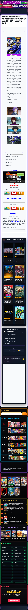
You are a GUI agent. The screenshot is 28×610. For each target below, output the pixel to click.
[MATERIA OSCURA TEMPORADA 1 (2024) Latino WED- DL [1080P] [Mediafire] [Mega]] (9, 451)
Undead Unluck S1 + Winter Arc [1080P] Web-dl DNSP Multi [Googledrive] (8, 301)
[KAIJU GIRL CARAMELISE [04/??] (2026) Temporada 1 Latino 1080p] (18, 424)
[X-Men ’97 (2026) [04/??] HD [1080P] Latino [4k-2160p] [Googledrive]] (12, 431)
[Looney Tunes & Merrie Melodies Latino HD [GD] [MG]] (21, 445)
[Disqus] (14, 383)
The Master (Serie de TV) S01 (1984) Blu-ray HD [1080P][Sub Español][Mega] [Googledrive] (19, 280)
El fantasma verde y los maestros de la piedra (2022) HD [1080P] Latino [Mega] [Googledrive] (19, 322)
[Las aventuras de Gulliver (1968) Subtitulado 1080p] (24, 424)
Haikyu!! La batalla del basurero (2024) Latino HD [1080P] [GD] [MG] (17, 486)
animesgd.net (14, 4)
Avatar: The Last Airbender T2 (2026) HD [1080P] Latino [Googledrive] (19, 301)
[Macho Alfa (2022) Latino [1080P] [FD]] (24, 458)
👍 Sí (8, 350)
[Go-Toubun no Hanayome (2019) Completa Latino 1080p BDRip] (12, 424)
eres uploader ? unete (8, 10)
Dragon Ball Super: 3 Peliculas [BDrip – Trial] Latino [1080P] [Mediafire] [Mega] (4, 487)
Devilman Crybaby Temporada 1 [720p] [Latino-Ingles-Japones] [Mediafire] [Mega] (4, 497)
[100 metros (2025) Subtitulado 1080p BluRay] (9, 424)
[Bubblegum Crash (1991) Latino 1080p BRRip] (21, 424)
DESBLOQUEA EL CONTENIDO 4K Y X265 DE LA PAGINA (8, 321)
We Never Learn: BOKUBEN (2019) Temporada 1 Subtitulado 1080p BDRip (7, 260)
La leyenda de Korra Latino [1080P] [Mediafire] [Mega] (10, 496)
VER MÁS (24, 500)
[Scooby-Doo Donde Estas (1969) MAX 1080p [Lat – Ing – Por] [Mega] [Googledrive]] (24, 445)
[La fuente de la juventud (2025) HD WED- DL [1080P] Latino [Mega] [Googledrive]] (12, 451)
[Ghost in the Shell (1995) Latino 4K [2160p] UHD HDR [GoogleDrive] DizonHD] (18, 445)
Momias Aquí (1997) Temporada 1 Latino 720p (19, 260)
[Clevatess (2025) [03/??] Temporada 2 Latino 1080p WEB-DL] (15, 424)
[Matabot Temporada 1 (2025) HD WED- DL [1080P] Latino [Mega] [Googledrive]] (15, 451)
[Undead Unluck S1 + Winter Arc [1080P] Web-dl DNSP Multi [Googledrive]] (18, 431)
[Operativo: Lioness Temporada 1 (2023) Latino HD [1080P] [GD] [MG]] (18, 458)
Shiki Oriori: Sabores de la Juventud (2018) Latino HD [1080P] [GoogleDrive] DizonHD (14, 521)
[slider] (13, 181)
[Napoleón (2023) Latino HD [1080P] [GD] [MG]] (24, 451)
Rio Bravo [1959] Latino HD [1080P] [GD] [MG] (19, 539)
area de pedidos (21, 10)
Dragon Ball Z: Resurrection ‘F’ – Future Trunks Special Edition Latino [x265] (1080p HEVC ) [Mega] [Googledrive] (15, 508)
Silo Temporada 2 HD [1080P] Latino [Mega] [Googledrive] (8, 280)
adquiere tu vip (9, 512)
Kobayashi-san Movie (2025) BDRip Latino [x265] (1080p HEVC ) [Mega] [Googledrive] (15, 504)
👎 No (19, 350)
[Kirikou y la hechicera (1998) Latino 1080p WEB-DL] (21, 438)
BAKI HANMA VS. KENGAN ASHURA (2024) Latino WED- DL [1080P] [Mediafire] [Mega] (17, 497)
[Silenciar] (20, 181)
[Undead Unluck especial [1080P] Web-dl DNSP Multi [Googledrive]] (15, 431)
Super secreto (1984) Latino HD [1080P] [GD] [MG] (14, 539)
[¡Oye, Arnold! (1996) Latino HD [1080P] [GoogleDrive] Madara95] (12, 458)
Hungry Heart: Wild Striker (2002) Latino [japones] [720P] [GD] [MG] (10, 486)
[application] (14, 177)
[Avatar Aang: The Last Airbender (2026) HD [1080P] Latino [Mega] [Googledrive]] (9, 458)
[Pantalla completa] (23, 181)
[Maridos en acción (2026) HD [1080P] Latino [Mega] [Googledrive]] (12, 445)
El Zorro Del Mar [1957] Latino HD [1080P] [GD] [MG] (24, 539)
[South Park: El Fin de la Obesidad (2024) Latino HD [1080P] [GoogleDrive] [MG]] (21, 458)
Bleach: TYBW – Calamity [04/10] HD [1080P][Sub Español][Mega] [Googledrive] (15, 517)
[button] (14, 177)
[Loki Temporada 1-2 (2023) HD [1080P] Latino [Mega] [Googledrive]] (24, 431)
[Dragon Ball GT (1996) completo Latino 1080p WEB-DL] (9, 438)
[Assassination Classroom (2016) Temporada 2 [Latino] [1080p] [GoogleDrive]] (9, 445)
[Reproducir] (5, 181)
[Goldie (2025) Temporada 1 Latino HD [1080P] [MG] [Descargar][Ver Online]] (21, 451)
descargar (14, 214)
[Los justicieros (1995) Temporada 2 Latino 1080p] (15, 438)
